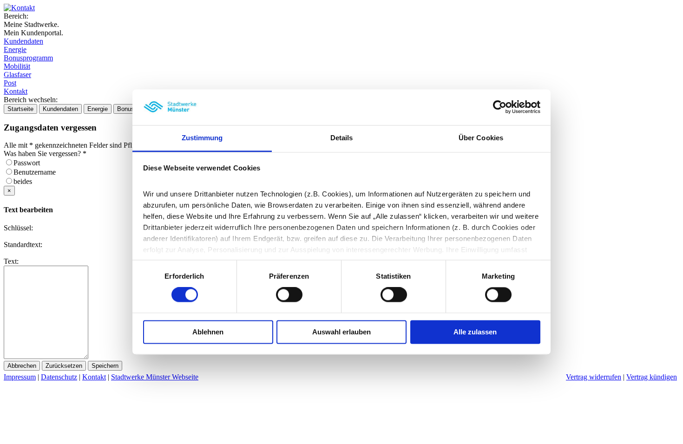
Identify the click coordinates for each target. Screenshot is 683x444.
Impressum (20, 377)
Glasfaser (17, 74)
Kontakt (15, 91)
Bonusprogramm (28, 58)
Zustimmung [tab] (202, 138)
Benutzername (37, 172)
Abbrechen (21, 365)
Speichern (105, 365)
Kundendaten (23, 41)
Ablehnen (207, 332)
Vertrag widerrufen (593, 377)
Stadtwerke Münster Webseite (154, 377)
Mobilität (17, 66)
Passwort (29, 163)
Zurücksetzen (64, 365)
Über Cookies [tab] (481, 138)
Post (10, 83)
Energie (15, 49)
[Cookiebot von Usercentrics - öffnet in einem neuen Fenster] (499, 107)
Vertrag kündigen (651, 377)
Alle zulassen (475, 332)
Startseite (20, 108)
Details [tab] (341, 138)
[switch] (289, 294)
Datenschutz (59, 377)
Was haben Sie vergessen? (45, 153)
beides (25, 181)
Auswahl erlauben (341, 332)
